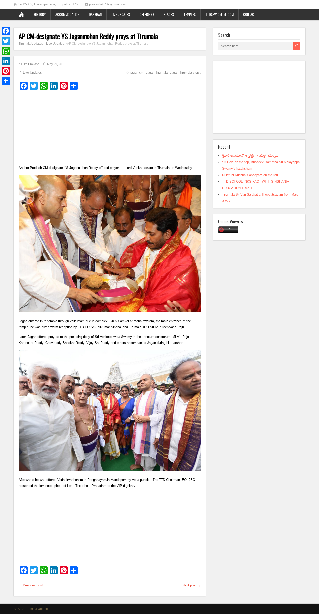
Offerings (147, 14)
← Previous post (31, 585)
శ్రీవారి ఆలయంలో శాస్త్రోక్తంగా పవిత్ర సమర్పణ (250, 155)
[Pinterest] (6, 71)
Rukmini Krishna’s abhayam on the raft (250, 175)
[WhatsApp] (6, 51)
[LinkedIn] (6, 61)
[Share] (6, 81)
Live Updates (120, 14)
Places (169, 14)
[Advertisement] (110, 130)
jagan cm (137, 72)
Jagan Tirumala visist (185, 72)
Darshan (95, 14)
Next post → (191, 585)
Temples (190, 14)
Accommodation (67, 14)
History (40, 14)
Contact (249, 14)
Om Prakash (31, 64)
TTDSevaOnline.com (219, 14)
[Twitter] (6, 41)
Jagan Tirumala (157, 72)
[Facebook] (6, 31)
